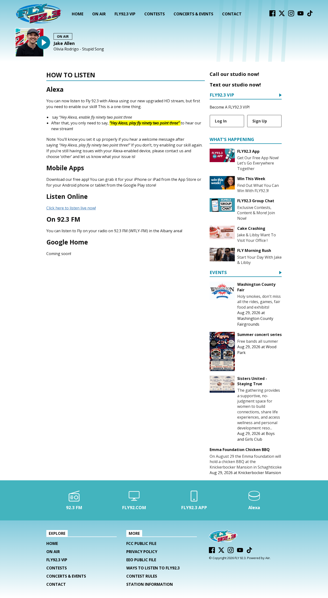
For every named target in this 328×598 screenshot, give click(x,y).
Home (77, 14)
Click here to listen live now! (71, 208)
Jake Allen (64, 43)
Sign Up (259, 121)
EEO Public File (141, 559)
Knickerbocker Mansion (259, 472)
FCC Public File (141, 543)
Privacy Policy (141, 551)
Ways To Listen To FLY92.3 (153, 568)
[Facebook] (272, 15)
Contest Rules (141, 576)
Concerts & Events (193, 14)
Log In (221, 121)
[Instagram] (291, 15)
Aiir (267, 558)
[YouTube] (301, 15)
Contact (232, 14)
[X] (282, 15)
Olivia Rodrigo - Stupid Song (79, 49)
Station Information (149, 584)
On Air (99, 14)
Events (218, 272)
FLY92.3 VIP (125, 14)
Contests (154, 14)
